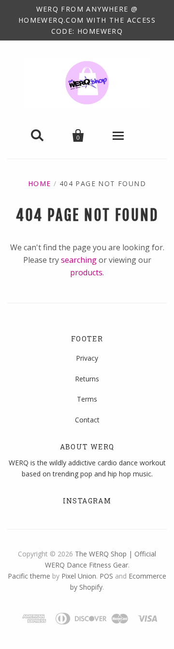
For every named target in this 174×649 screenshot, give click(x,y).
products (86, 272)
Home (39, 183)
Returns (87, 378)
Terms (87, 399)
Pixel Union (78, 576)
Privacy (87, 358)
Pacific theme (29, 576)
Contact (87, 419)
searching (79, 260)
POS (106, 576)
